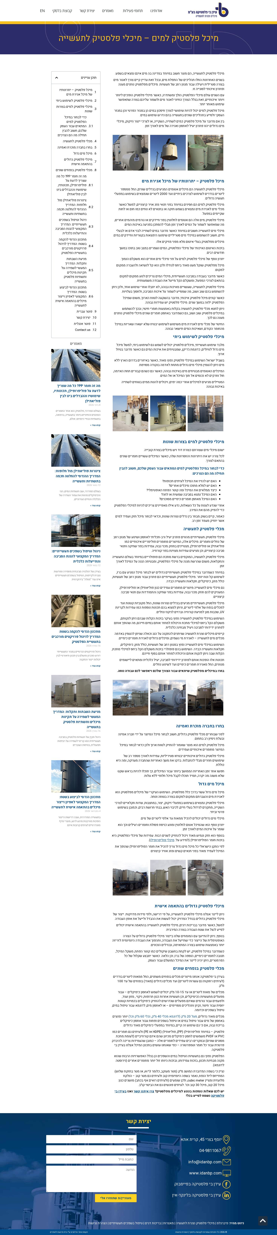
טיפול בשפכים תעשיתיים (126, 1223)
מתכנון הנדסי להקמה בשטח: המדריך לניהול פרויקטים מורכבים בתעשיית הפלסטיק (72, 246)
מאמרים (107, 10)
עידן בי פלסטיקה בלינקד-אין (196, 1195)
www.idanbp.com (205, 1173)
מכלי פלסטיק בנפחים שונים (74, 170)
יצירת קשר (87, 10)
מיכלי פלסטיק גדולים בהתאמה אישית (78, 161)
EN (42, 10)
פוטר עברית (84, 311)
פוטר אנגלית (82, 324)
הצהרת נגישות (97, 1223)
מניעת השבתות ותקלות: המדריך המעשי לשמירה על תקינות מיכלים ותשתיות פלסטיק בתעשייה (73, 270)
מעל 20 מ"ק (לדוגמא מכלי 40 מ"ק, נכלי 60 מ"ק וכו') (163, 1016)
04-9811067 (210, 1151)
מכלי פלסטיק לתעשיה (77, 141)
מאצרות (168, 1223)
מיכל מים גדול (82, 153)
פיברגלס (222, 1223)
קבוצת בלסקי (62, 10)
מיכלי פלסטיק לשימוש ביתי (74, 100)
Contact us (82, 330)
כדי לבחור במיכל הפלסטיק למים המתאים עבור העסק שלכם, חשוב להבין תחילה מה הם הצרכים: (71, 126)
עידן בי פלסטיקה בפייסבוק (197, 1184)
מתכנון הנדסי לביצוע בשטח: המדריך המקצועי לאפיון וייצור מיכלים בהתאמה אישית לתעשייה (70, 296)
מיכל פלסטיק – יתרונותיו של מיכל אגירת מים (75, 92)
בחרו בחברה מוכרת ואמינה (74, 147)
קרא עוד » (95, 425)
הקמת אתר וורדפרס (79, 1232)
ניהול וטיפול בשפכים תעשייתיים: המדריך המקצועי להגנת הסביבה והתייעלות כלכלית (70, 227)
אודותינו (156, 10)
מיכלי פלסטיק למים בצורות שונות (74, 109)
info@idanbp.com (205, 1162)
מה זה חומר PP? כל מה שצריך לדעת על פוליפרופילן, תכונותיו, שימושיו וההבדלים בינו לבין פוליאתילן (71, 185)
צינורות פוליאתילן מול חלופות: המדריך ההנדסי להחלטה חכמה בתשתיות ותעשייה (71, 207)
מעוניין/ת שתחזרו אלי (115, 1198)
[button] (56, 77)
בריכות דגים (153, 1223)
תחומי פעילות (133, 10)
